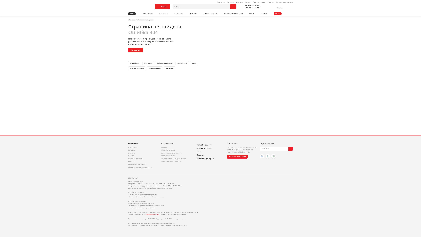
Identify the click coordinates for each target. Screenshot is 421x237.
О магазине (221, 2)
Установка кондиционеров (171, 153)
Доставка (239, 2)
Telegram (200, 155)
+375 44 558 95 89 (252, 8)
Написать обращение (237, 156)
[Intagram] (262, 156)
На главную (135, 50)
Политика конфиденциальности (140, 167)
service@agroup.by (152, 214)
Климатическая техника (284, 2)
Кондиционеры (155, 68)
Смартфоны (134, 63)
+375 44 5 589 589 (204, 148)
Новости (271, 2)
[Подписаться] (290, 149)
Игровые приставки (164, 63)
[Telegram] (273, 156)
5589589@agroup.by (205, 158)
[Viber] (268, 156)
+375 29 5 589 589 (204, 145)
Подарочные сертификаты (171, 161)
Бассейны (169, 68)
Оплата (247, 2)
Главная (132, 20)
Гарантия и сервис (259, 2)
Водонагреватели (137, 68)
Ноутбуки (148, 63)
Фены (194, 63)
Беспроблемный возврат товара (173, 159)
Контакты (230, 2)
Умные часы (182, 63)
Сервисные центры (168, 156)
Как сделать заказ (168, 150)
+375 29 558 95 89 (252, 5)
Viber (199, 151)
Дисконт (164, 147)
